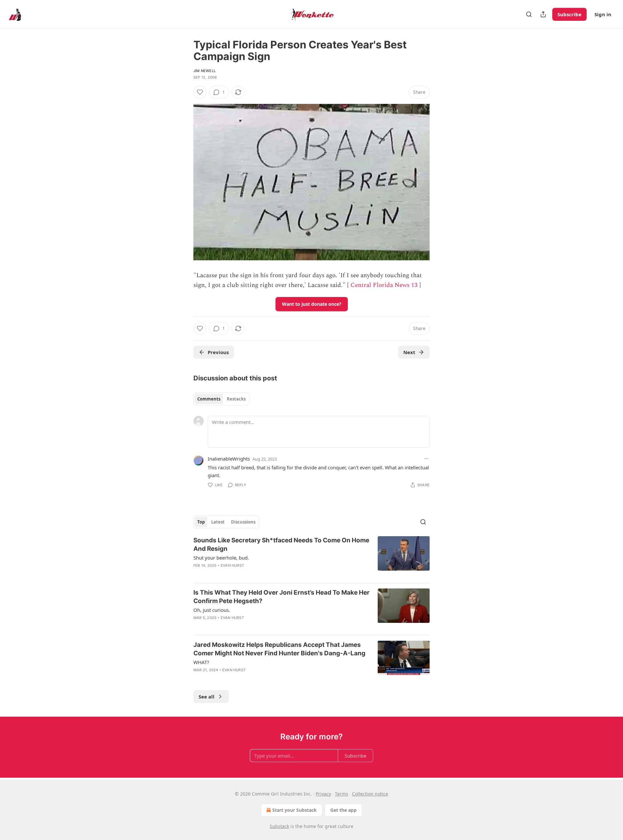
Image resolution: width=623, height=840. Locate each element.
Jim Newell (204, 70)
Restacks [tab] (236, 399)
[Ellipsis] (426, 458)
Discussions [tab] (243, 522)
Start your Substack (294, 810)
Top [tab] (201, 522)
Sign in (602, 14)
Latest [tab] (218, 522)
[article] (311, 557)
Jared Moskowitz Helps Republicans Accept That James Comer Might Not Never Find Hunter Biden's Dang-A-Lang (279, 649)
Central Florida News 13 (384, 285)
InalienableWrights (229, 458)
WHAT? (201, 662)
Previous (218, 352)
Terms (341, 794)
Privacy (323, 794)
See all (206, 696)
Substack (279, 826)
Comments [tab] (208, 399)
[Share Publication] (543, 14)
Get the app (343, 810)
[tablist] (221, 398)
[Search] (528, 14)
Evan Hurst (232, 565)
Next (409, 352)
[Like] (199, 92)
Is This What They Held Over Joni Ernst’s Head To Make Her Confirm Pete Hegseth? (281, 597)
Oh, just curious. (211, 610)
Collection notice (370, 794)
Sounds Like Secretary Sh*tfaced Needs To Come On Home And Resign (281, 544)
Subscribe (569, 14)
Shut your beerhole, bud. (221, 557)
